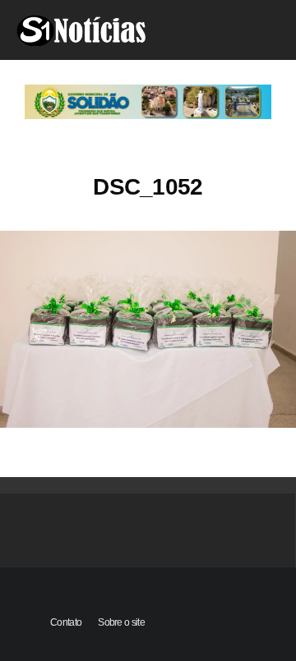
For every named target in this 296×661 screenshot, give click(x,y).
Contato (65, 622)
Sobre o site (121, 622)
